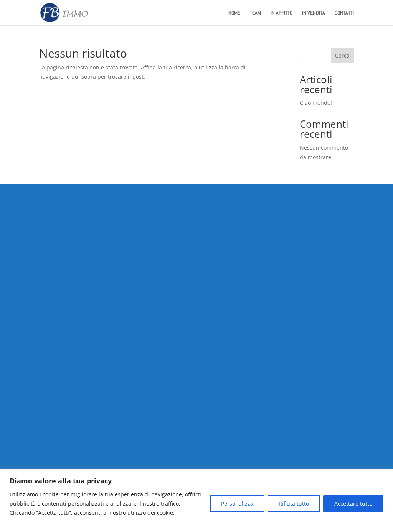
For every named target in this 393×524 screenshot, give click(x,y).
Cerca (342, 55)
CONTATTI (344, 13)
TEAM (255, 13)
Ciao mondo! (316, 102)
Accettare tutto (353, 503)
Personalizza (237, 503)
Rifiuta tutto (294, 503)
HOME (234, 13)
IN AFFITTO (281, 13)
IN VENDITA (313, 13)
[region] (196, 496)
